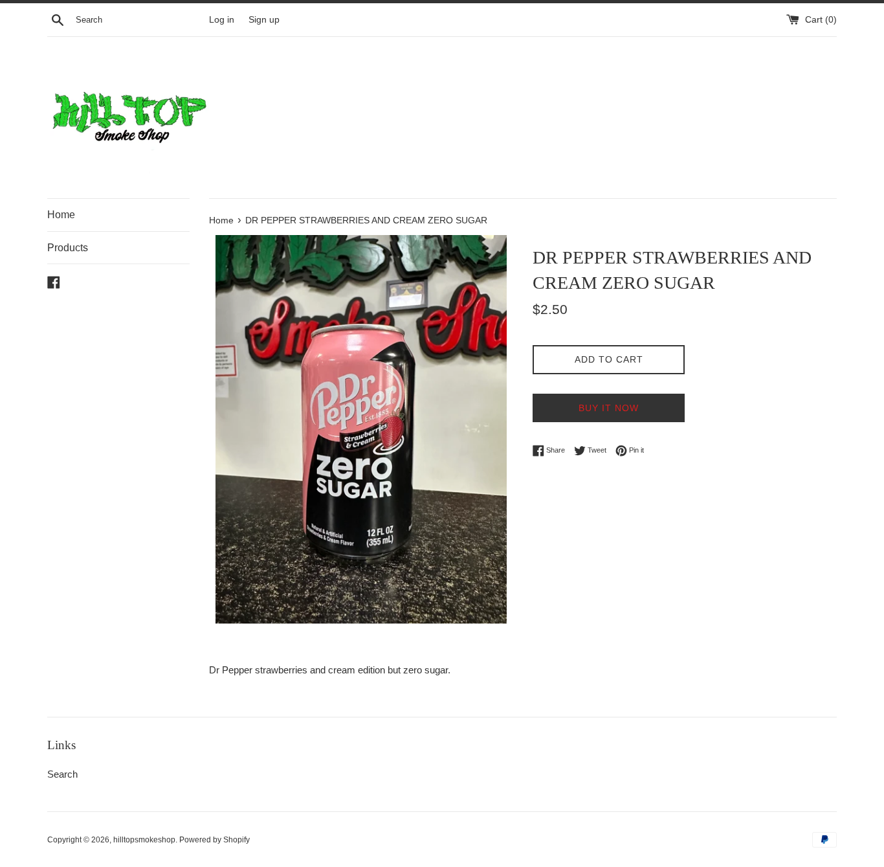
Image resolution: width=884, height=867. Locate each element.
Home (61, 214)
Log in (221, 20)
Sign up (264, 20)
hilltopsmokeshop (144, 839)
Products (67, 247)
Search (62, 774)
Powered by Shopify (214, 839)
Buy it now (609, 408)
